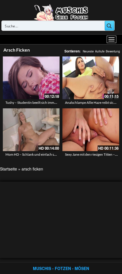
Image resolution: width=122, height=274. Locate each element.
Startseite (8, 169)
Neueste (88, 51)
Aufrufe (100, 51)
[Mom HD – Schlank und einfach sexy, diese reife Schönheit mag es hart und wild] (31, 129)
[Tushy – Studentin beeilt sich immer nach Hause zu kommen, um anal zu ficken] (31, 77)
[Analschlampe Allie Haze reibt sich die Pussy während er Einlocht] (90, 77)
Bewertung (113, 51)
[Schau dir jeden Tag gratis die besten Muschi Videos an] (61, 12)
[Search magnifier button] (109, 26)
